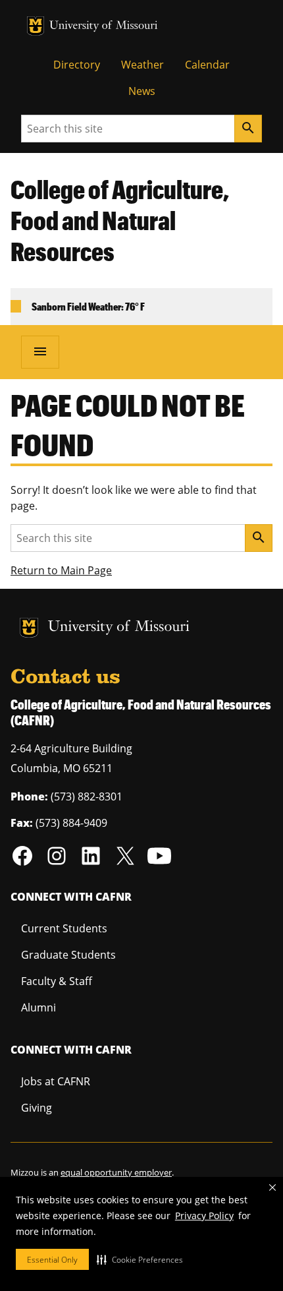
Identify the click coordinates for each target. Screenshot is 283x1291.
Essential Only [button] (52, 1259)
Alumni (38, 1007)
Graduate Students (68, 954)
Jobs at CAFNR (55, 1081)
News (141, 91)
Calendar (207, 64)
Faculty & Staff (56, 981)
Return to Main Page (61, 570)
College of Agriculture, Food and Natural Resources (120, 220)
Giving (36, 1107)
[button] (140, 1259)
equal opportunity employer (116, 1172)
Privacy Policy (204, 1215)
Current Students (64, 928)
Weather (142, 64)
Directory (76, 64)
